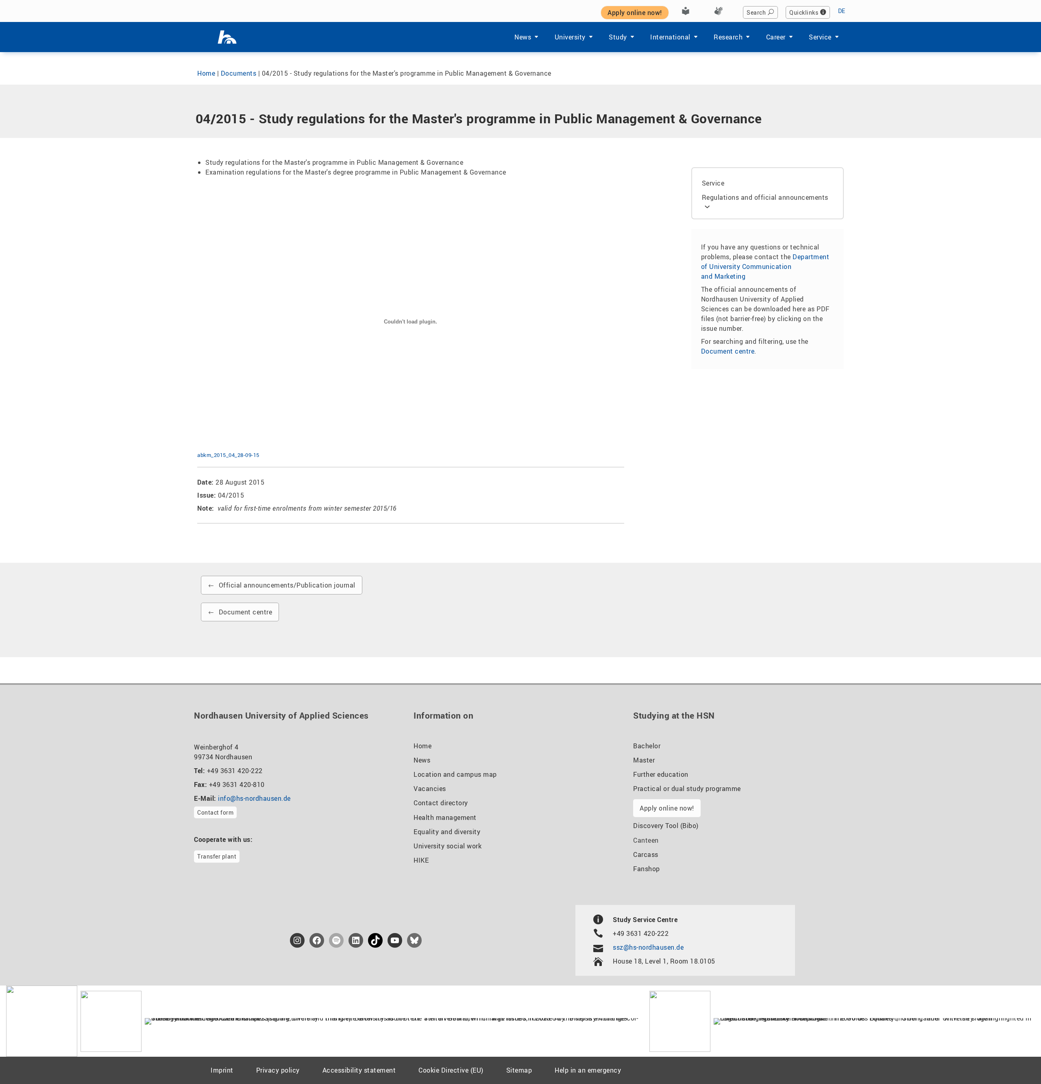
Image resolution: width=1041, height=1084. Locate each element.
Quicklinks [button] (803, 12)
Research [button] (728, 37)
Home (206, 73)
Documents (239, 73)
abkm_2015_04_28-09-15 (228, 455)
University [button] (570, 37)
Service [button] (820, 37)
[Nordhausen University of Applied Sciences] (227, 37)
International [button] (670, 37)
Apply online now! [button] (635, 12)
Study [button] (618, 37)
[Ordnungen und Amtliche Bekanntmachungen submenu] (707, 206)
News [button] (522, 37)
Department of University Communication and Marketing (765, 266)
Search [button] (756, 12)
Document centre (728, 351)
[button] (18, 1066)
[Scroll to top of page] (1015, 1059)
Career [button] (776, 37)
